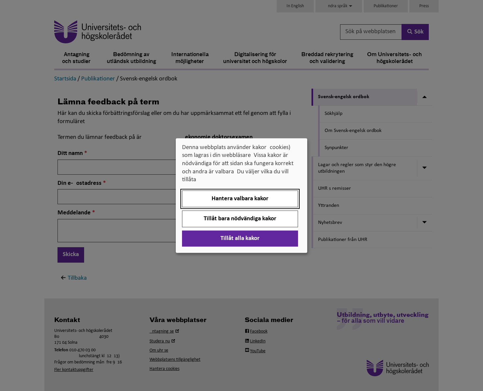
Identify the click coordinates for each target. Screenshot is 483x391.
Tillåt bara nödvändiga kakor (240, 219)
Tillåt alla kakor (240, 238)
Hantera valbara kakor (240, 199)
